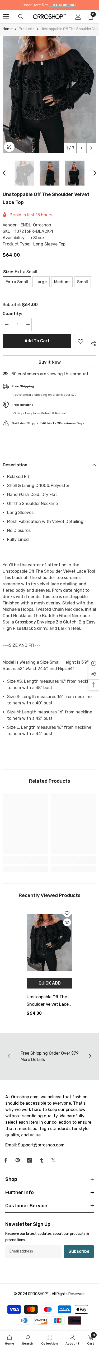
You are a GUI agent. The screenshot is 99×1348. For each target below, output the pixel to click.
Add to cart (37, 340)
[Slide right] (90, 1056)
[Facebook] (6, 1160)
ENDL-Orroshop (36, 224)
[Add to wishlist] (80, 341)
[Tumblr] (41, 1160)
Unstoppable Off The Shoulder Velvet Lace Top (48, 1001)
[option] (49, 94)
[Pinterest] (18, 1160)
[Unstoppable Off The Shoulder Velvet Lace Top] (49, 942)
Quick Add (50, 983)
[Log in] (78, 17)
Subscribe (78, 1251)
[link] (25, 860)
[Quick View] (67, 922)
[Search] (21, 16)
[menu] (6, 16)
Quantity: (12, 313)
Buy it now (50, 362)
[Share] (91, 342)
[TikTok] (30, 1160)
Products (27, 29)
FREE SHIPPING (62, 5)
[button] (81, 148)
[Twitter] (53, 1160)
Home (8, 29)
